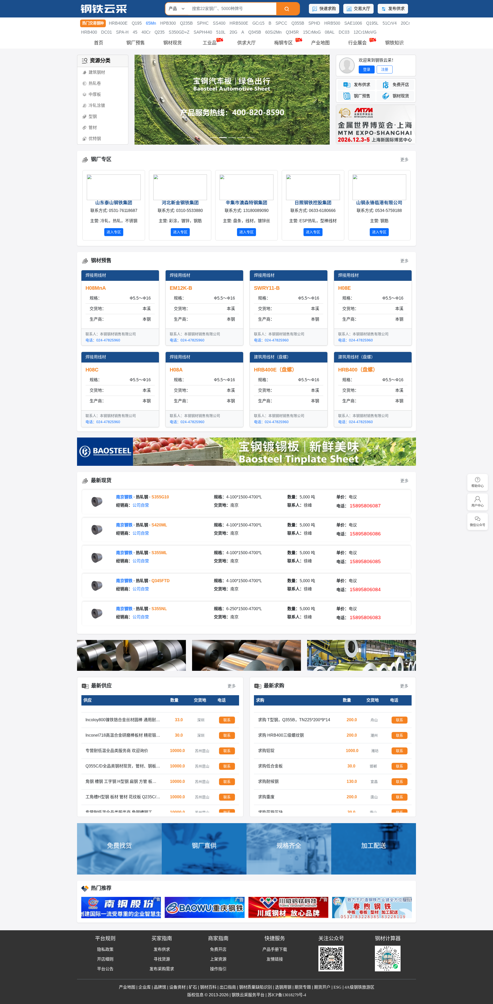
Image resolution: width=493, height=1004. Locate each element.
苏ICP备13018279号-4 (287, 995)
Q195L (372, 23)
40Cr (145, 32)
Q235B (186, 23)
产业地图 (320, 42)
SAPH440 (203, 32)
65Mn (151, 23)
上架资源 (218, 959)
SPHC (203, 23)
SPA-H (122, 32)
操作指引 (218, 969)
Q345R (292, 32)
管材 (93, 127)
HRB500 (332, 23)
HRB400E (118, 23)
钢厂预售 (135, 42)
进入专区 (124, 232)
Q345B (254, 32)
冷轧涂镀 (97, 105)
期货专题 (303, 987)
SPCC (281, 23)
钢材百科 (208, 987)
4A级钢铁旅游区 (359, 987)
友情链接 (275, 959)
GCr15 (258, 23)
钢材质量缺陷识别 (255, 987)
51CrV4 (390, 23)
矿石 (193, 987)
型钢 (93, 116)
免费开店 (218, 949)
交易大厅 (361, 8)
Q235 (160, 32)
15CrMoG (312, 32)
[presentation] (81, 205)
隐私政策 (105, 949)
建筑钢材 (97, 72)
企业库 (144, 987)
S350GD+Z (179, 32)
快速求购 (327, 8)
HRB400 (89, 32)
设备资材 (177, 987)
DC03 (344, 32)
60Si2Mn (273, 32)
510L (220, 32)
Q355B (297, 23)
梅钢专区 (283, 42)
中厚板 (95, 94)
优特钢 (95, 138)
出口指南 (228, 987)
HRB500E (239, 23)
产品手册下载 (274, 949)
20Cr (405, 23)
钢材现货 (172, 42)
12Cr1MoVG (365, 32)
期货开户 (322, 987)
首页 (98, 42)
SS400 (219, 23)
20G (233, 32)
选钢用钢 (283, 987)
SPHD (314, 23)
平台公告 (105, 969)
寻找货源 (162, 959)
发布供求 (396, 8)
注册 (384, 69)
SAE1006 (353, 23)
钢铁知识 (394, 42)
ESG (338, 987)
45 (135, 32)
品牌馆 (160, 987)
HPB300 (168, 23)
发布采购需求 (161, 969)
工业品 (209, 42)
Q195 (137, 23)
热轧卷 (95, 83)
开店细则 (105, 959)
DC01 (106, 32)
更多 (404, 159)
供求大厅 (246, 42)
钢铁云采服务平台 (248, 995)
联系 (227, 714)
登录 (366, 69)
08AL (330, 32)
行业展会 (357, 42)
